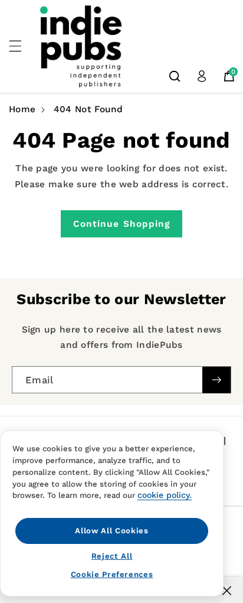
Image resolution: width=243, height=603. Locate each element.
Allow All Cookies (111, 530)
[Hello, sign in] (202, 76)
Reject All (112, 556)
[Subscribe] (216, 380)
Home (22, 109)
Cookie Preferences (112, 574)
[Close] (226, 590)
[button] (22, 46)
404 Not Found (88, 109)
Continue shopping (121, 224)
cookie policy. (164, 495)
